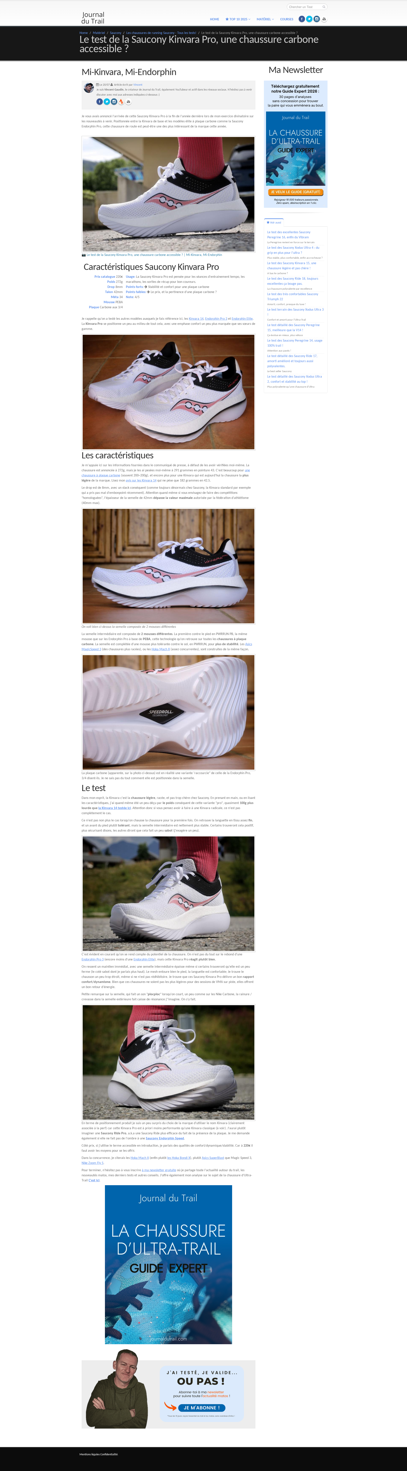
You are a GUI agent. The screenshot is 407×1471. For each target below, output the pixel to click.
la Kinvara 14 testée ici (114, 808)
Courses (286, 19)
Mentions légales (89, 1454)
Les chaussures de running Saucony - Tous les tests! (161, 33)
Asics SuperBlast (213, 1158)
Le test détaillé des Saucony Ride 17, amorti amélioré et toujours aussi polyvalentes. (292, 361)
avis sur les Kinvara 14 (141, 480)
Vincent (137, 85)
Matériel (99, 33)
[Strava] (121, 101)
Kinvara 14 (196, 319)
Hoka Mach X (161, 649)
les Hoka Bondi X (178, 1158)
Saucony (115, 33)
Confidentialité (109, 1454)
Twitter (309, 19)
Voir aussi (275, 222)
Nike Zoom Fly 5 (92, 1163)
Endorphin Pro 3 (216, 319)
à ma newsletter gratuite (159, 1170)
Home (214, 19)
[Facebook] (99, 101)
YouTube (324, 19)
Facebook (302, 19)
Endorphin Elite (242, 319)
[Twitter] (107, 101)
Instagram (317, 19)
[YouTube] (128, 101)
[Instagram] (114, 101)
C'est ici (94, 1180)
